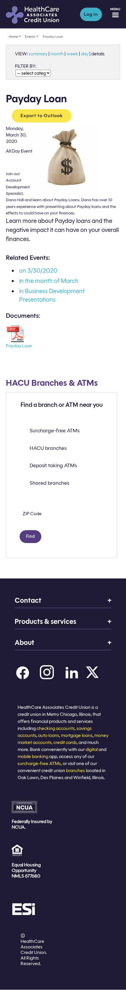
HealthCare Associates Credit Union (39, 15)
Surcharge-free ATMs (54, 430)
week (72, 54)
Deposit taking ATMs (53, 465)
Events (30, 36)
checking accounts (56, 728)
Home (13, 36)
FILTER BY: (25, 66)
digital (92, 749)
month (57, 54)
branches (75, 770)
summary (38, 54)
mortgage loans (77, 735)
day (84, 54)
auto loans (48, 735)
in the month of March (49, 281)
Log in (91, 14)
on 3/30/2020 (38, 270)
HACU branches (48, 448)
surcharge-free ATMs (39, 763)
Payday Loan (19, 346)
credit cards (65, 742)
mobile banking (33, 756)
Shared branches (49, 483)
